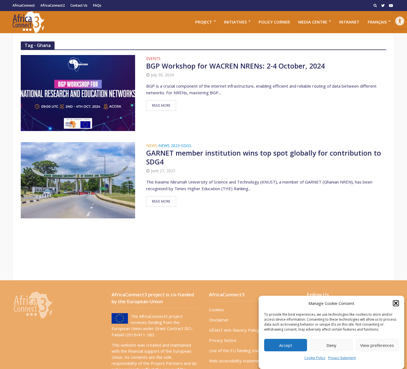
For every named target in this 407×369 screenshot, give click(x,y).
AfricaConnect (23, 5)
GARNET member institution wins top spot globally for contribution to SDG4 (263, 157)
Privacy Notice (222, 340)
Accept (285, 345)
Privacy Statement (342, 357)
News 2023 (169, 146)
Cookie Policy (314, 357)
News (151, 146)
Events (153, 59)
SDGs (186, 146)
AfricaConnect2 (52, 5)
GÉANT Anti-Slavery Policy (234, 330)
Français (377, 22)
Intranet (349, 22)
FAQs (97, 5)
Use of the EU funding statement (240, 350)
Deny (331, 345)
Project (203, 22)
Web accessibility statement (236, 360)
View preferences (377, 345)
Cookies (216, 309)
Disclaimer (219, 320)
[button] (400, 21)
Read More (161, 105)
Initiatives (235, 22)
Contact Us (78, 5)
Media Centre (312, 22)
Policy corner (274, 22)
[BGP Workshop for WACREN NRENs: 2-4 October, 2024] (78, 92)
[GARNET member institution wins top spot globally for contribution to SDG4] (78, 179)
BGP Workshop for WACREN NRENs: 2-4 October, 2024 (235, 66)
